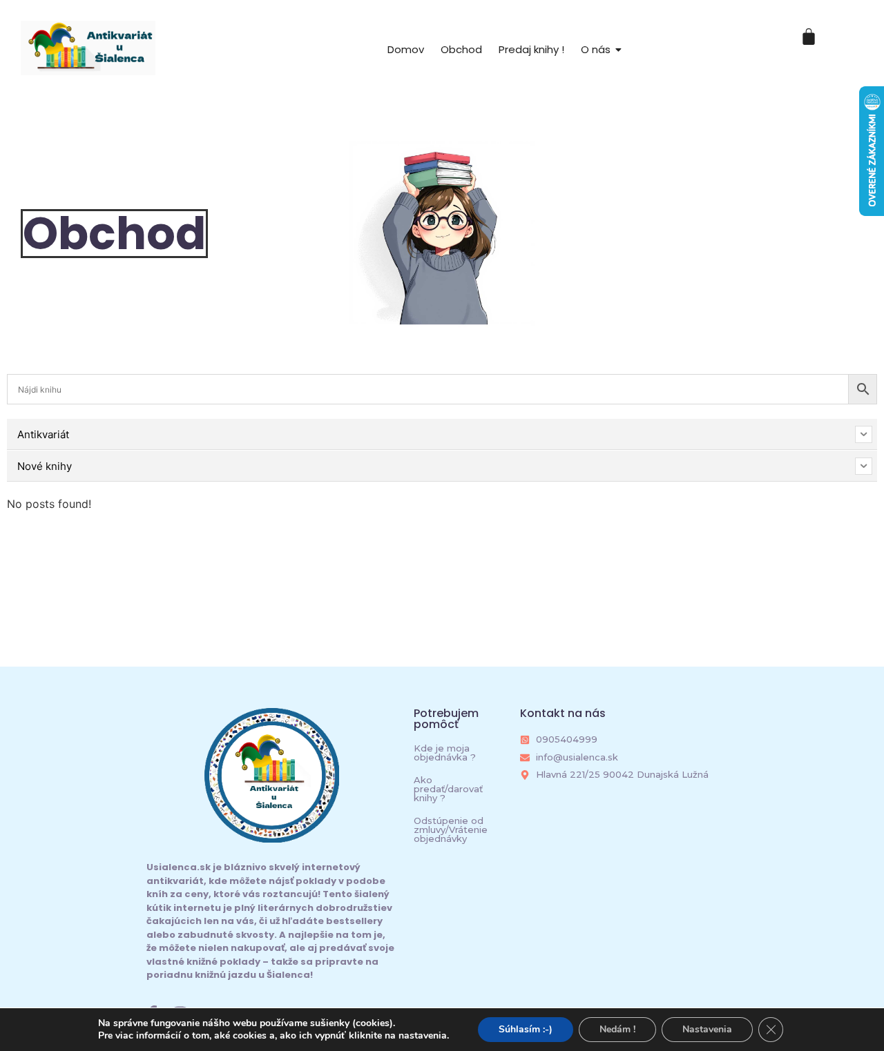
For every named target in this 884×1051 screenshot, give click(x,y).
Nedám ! (617, 1029)
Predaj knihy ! (531, 49)
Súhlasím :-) (525, 1029)
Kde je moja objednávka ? (445, 753)
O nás (596, 49)
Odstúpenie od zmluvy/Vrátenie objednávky (451, 829)
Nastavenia (707, 1029)
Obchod (461, 49)
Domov (405, 49)
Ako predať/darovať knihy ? (448, 788)
